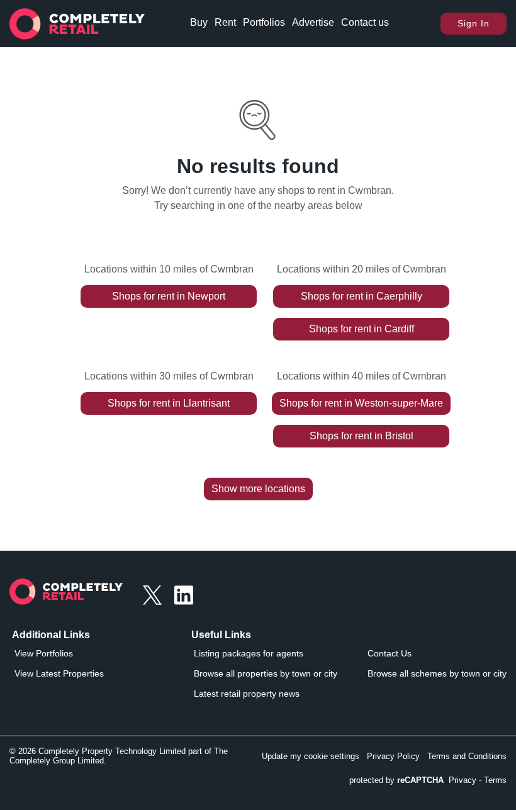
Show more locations (258, 488)
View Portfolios (43, 653)
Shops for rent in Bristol (361, 435)
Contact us (365, 22)
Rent (225, 22)
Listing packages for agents (248, 653)
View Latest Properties (59, 673)
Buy (199, 22)
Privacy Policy (393, 756)
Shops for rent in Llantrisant (169, 403)
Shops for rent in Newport (168, 296)
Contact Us (389, 653)
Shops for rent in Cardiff (361, 328)
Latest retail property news (247, 694)
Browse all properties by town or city (265, 673)
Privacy (462, 780)
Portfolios (264, 22)
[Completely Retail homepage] (66, 595)
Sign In (473, 23)
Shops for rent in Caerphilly (361, 296)
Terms (495, 780)
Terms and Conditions (467, 756)
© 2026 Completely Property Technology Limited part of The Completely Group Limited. (118, 755)
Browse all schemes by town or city (437, 673)
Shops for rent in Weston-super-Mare (361, 403)
